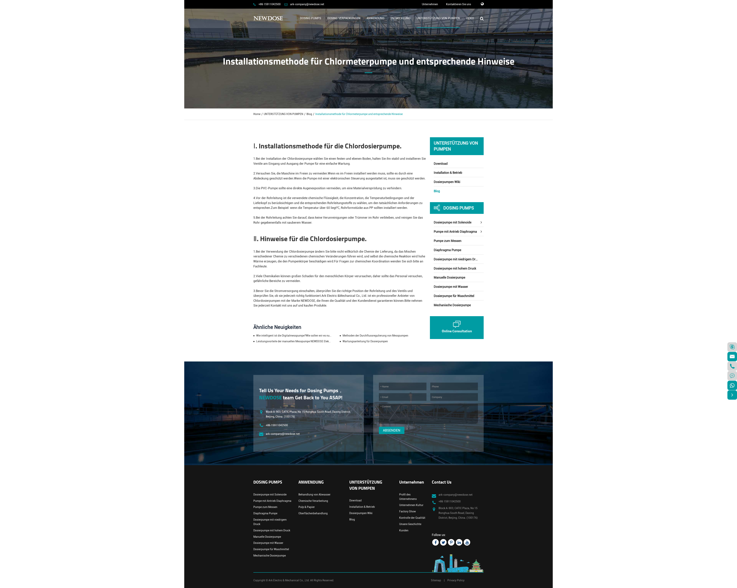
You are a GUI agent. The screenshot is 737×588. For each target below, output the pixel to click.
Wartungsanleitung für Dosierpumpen (365, 341)
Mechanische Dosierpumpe (452, 305)
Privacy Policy (455, 580)
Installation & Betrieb (448, 172)
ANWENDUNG (375, 18)
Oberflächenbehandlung (313, 513)
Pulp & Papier (306, 507)
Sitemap (436, 580)
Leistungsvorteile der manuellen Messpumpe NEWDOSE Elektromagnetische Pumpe (293, 341)
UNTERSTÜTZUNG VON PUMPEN (438, 18)
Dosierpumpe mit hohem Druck (455, 268)
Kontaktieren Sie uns (458, 4)
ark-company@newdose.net (307, 4)
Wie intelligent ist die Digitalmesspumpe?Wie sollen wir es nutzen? (293, 335)
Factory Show (407, 511)
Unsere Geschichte (410, 524)
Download (441, 163)
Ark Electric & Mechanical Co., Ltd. (289, 580)
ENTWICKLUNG (401, 18)
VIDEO (470, 18)
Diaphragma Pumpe (447, 250)
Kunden (403, 530)
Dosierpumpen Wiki (447, 182)
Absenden (391, 430)
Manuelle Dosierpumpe (449, 277)
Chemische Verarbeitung (313, 500)
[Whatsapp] (732, 385)
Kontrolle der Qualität (412, 517)
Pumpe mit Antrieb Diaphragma (455, 231)
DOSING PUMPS (310, 18)
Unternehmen (430, 4)
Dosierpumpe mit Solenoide (452, 222)
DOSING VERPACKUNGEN (343, 18)
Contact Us (441, 482)
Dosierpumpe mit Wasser (451, 287)
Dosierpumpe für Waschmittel (454, 296)
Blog (309, 114)
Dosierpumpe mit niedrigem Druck (457, 259)
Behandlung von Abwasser (314, 494)
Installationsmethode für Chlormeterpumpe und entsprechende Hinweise (359, 114)
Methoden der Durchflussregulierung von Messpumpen (375, 335)
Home (256, 114)
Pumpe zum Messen (447, 241)
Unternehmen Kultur (411, 505)
